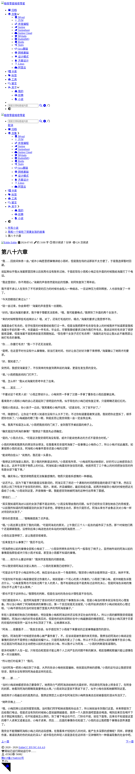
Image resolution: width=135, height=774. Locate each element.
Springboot (23, 30)
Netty (20, 45)
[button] (67, 761)
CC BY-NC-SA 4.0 (35, 747)
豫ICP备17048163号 (12, 758)
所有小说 (13, 228)
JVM (20, 20)
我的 (20, 91)
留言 (14, 83)
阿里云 (21, 67)
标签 (14, 75)
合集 (14, 14)
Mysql (21, 17)
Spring (21, 27)
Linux (20, 63)
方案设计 (23, 60)
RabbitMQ (23, 39)
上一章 (5, 741)
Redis (20, 42)
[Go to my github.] (6, 771)
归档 (14, 10)
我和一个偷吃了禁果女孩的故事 (26, 232)
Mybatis (22, 36)
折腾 (20, 95)
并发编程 (23, 24)
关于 (14, 87)
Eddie (13, 242)
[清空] (45, 105)
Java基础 (22, 48)
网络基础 (23, 52)
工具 (14, 79)
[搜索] (41, 105)
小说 (20, 99)
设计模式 (23, 56)
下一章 (130, 741)
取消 (10, 125)
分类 (14, 71)
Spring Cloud (24, 33)
